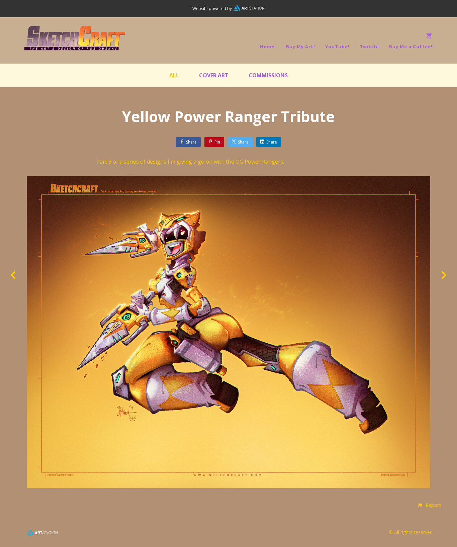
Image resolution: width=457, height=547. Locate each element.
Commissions (268, 75)
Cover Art (214, 75)
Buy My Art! (300, 46)
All (174, 75)
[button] (429, 505)
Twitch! (369, 46)
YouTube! (337, 46)
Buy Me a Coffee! (411, 46)
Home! (268, 46)
